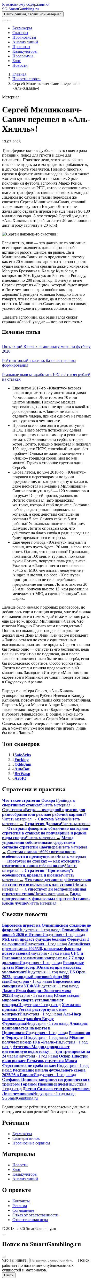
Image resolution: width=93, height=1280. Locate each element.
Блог (16, 60)
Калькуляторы (24, 51)
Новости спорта (26, 79)
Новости (20, 65)
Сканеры (20, 32)
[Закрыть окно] (4, 1234)
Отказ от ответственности (35, 1215)
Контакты (21, 1201)
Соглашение (23, 1210)
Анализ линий (25, 42)
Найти (8, 1275)
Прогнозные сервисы (31, 1143)
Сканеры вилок (26, 1138)
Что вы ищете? (15, 1260)
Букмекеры (22, 28)
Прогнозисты (24, 37)
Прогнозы (21, 46)
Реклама (19, 1205)
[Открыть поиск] (4, 20)
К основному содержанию (25, 4)
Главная (19, 74)
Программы (22, 56)
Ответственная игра (30, 1219)
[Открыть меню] (9, 20)
